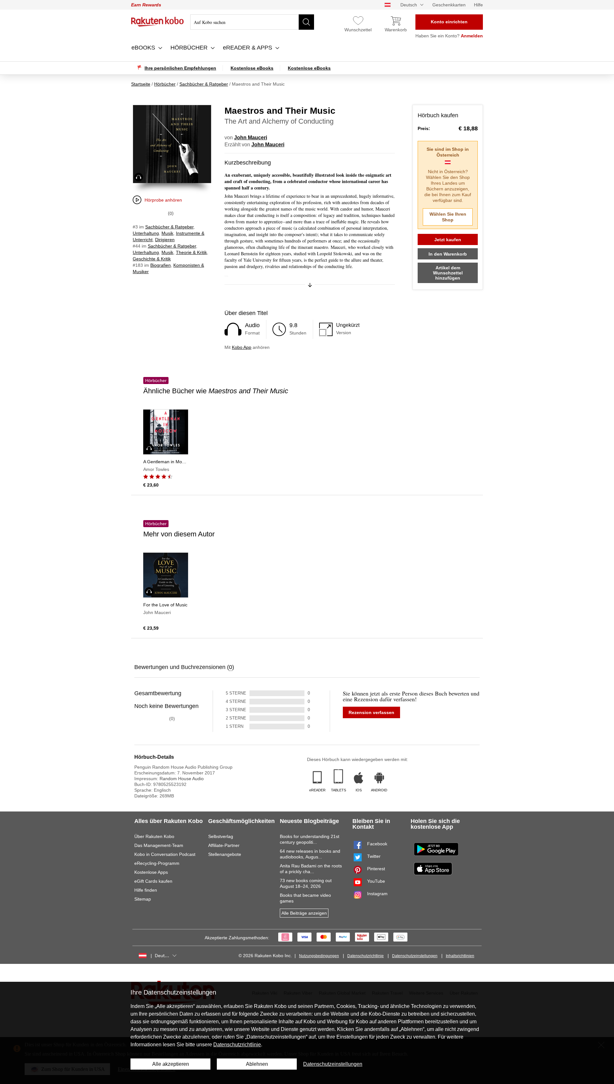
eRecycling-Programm (156, 863)
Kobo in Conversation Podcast (164, 854)
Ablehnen (257, 1064)
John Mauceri (250, 137)
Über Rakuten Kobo (154, 836)
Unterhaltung (146, 233)
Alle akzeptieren (170, 1064)
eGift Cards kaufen (153, 881)
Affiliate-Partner (224, 845)
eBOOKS (144, 47)
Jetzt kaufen (447, 239)
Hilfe (478, 4)
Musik (167, 233)
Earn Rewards (146, 4)
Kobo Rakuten (157, 21)
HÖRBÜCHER (189, 47)
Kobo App (241, 347)
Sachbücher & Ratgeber (169, 226)
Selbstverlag (220, 836)
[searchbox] (252, 22)
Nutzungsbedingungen (319, 956)
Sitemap (142, 899)
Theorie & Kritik (191, 252)
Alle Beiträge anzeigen (304, 913)
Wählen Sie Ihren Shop (447, 216)
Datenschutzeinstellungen (414, 956)
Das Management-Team (158, 845)
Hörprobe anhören (163, 200)
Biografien (160, 265)
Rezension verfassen (371, 712)
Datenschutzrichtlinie (365, 956)
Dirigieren (165, 239)
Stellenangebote (224, 854)
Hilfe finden (145, 890)
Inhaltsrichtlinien (460, 956)
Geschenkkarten (449, 4)
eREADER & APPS (248, 47)
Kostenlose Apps (151, 872)
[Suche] (306, 22)
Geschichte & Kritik (152, 258)
